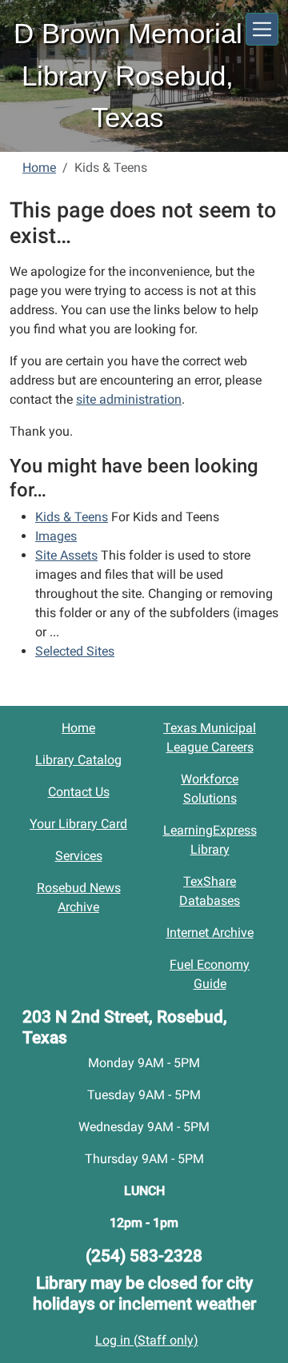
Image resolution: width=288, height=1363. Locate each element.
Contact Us (79, 791)
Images (56, 536)
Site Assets (66, 555)
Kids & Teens (71, 516)
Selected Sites (74, 651)
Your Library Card (78, 823)
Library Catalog (78, 759)
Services (78, 855)
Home (39, 167)
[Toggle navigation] (262, 29)
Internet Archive (210, 932)
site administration (129, 399)
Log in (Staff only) (146, 1340)
